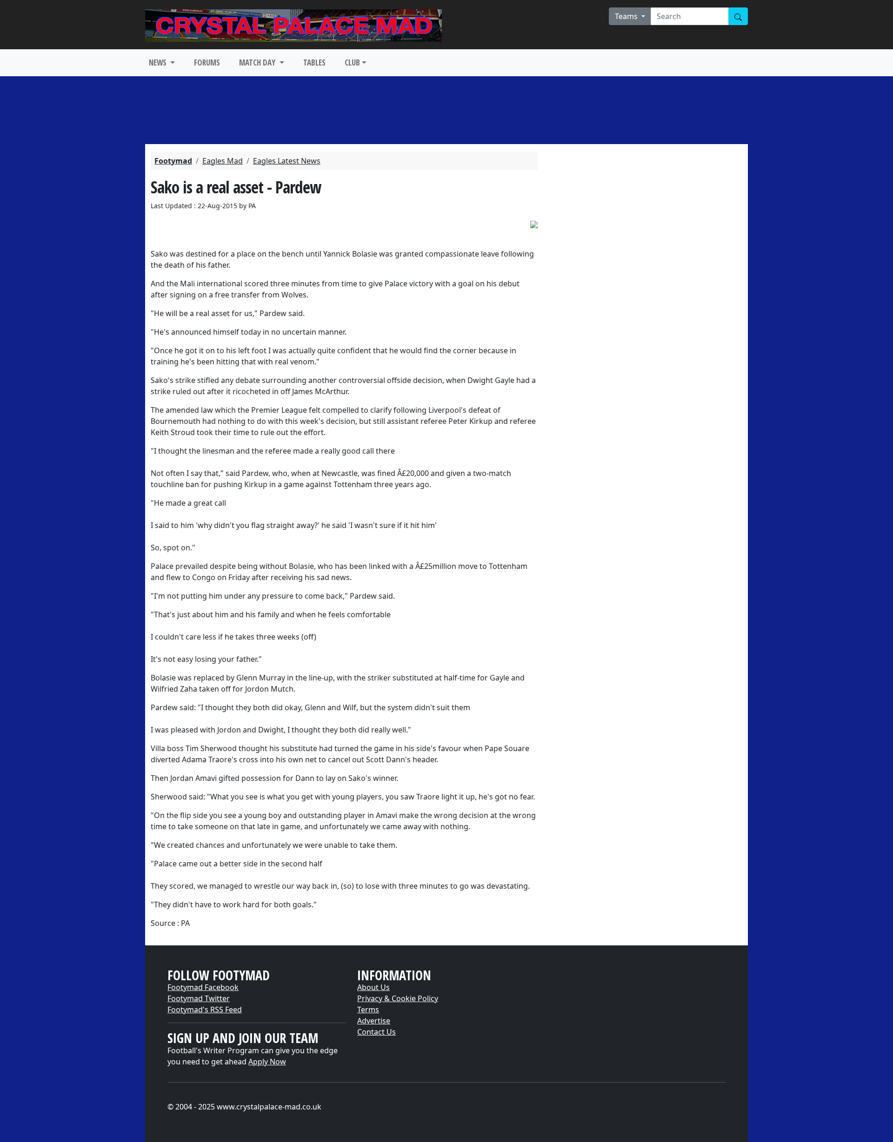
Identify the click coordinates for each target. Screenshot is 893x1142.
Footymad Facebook (203, 987)
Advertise (373, 1021)
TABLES (314, 62)
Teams (627, 16)
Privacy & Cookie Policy (397, 998)
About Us (373, 987)
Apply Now (267, 1061)
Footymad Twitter (198, 998)
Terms (368, 1009)
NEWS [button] (158, 62)
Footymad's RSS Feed (204, 1009)
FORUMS (207, 62)
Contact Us (376, 1032)
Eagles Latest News (286, 161)
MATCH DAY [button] (258, 62)
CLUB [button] (352, 62)
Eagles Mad (222, 161)
